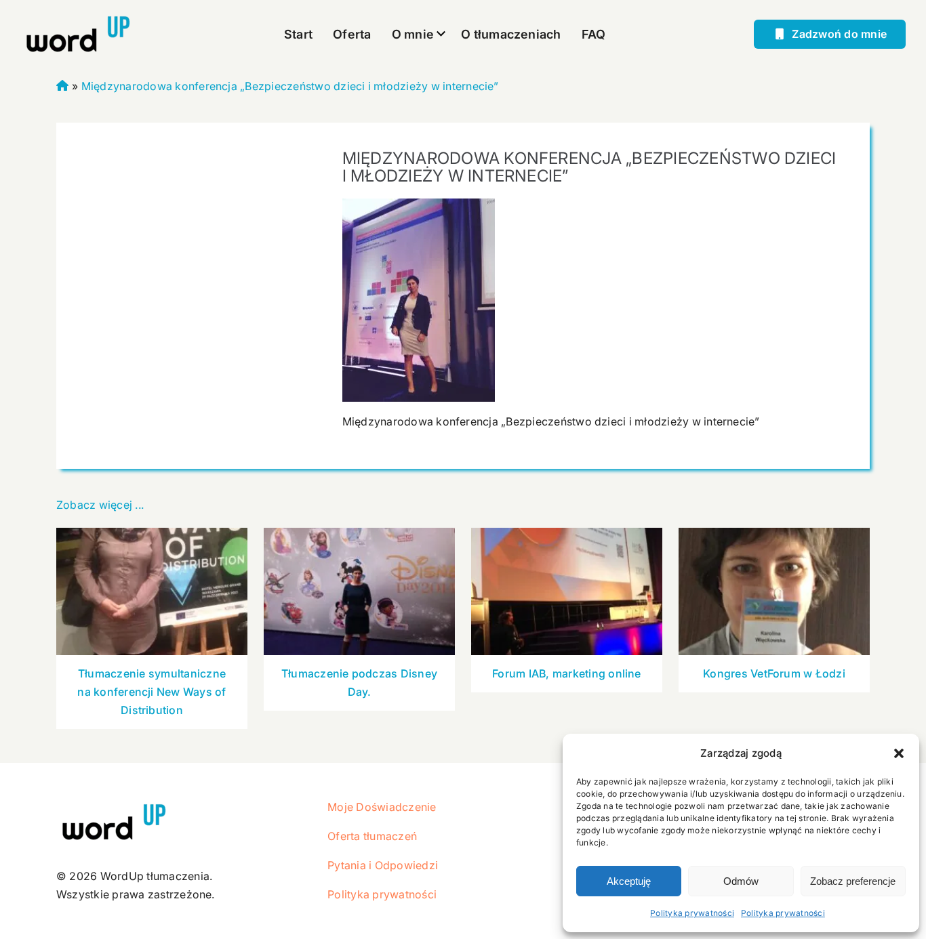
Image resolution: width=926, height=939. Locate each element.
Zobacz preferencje (852, 881)
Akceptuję (629, 881)
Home (62, 84)
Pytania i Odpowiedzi (382, 865)
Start (298, 34)
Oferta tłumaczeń (372, 836)
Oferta (352, 34)
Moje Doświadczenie (381, 807)
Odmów (741, 881)
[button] (899, 753)
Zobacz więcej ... (100, 505)
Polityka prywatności (692, 913)
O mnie (413, 34)
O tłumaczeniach (511, 34)
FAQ (594, 34)
